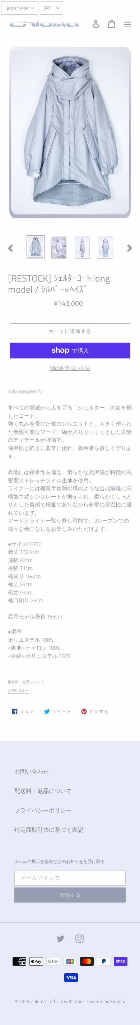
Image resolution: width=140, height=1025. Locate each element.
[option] (35, 247)
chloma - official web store (57, 1001)
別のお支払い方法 (70, 368)
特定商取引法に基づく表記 (48, 829)
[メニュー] (127, 23)
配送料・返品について (26, 682)
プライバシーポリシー (43, 810)
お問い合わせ (18, 690)
